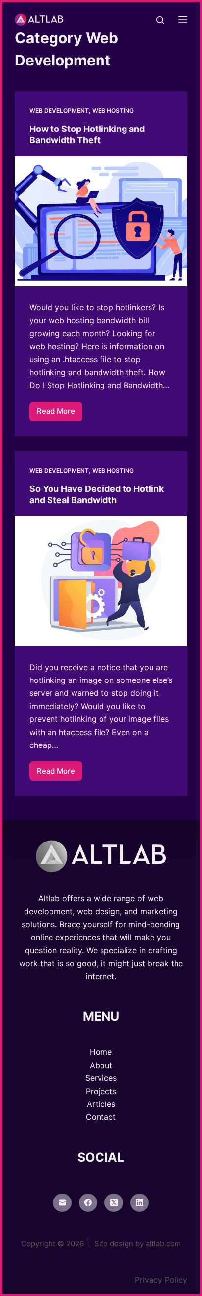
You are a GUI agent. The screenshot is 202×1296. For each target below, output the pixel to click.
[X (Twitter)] (113, 1203)
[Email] (62, 1203)
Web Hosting (113, 110)
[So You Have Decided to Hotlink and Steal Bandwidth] (101, 581)
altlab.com (163, 1243)
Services (101, 1078)
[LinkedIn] (139, 1203)
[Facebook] (88, 1203)
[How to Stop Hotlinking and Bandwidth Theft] (101, 221)
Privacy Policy (161, 1280)
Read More (59, 413)
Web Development (59, 110)
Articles (101, 1104)
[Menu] (182, 19)
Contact (101, 1117)
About (101, 1065)
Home (101, 1052)
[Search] (160, 20)
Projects (101, 1091)
